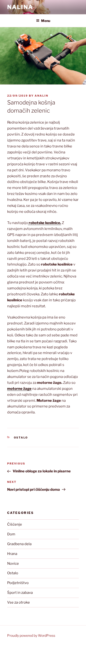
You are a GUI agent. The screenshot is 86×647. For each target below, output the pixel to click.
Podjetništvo (18, 583)
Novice (13, 563)
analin (41, 95)
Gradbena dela (19, 544)
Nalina (20, 7)
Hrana (12, 554)
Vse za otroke (18, 602)
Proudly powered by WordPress (31, 635)
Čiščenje (14, 524)
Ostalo (21, 437)
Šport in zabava (20, 592)
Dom (11, 534)
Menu (45, 21)
